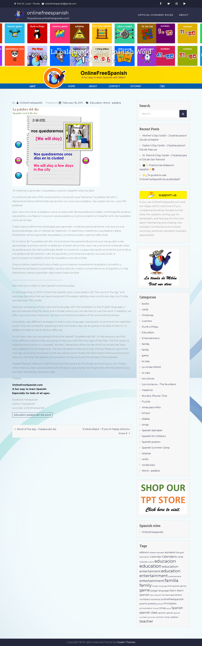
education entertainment (159, 573)
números (155, 599)
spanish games (165, 613)
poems (143, 603)
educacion (165, 561)
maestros (147, 390)
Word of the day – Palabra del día (36, 429)
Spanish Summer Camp (156, 447)
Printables (170, 603)
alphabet (170, 552)
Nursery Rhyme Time (154, 395)
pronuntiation (145, 608)
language (163, 590)
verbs (145, 459)
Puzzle (146, 401)
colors (151, 562)
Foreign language (159, 586)
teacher (146, 621)
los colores (148, 378)
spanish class (148, 612)
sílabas (146, 418)
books (145, 303)
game (145, 355)
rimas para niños (151, 407)
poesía (152, 603)
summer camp (163, 617)
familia (145, 344)
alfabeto (144, 552)
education (150, 566)
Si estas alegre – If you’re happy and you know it (106, 431)
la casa (146, 361)
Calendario (169, 556)
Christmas (147, 315)
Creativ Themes (126, 642)
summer (151, 617)
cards (145, 309)
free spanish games (177, 586)
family (145, 349)
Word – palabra (151, 470)
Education (96, 102)
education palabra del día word (32, 414)
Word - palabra (112, 102)
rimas (162, 608)
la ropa (146, 372)
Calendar (155, 556)
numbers (144, 599)
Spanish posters (151, 442)
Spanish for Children (154, 436)
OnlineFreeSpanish (31, 102)
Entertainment (151, 338)
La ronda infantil (151, 367)
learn (173, 590)
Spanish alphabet (152, 430)
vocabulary (148, 465)
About (184, 14)
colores (143, 562)
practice (159, 604)
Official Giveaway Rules (155, 14)
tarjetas (146, 453)
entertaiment (174, 576)
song (169, 608)
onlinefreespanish (48, 13)
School (146, 413)
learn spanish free (157, 595)
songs (145, 424)
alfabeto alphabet (157, 553)
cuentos (147, 321)
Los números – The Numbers (159, 384)
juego (154, 590)
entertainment (151, 581)
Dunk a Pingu (150, 326)
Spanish (177, 608)
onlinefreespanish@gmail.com (60, 3)
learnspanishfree (173, 595)
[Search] (183, 113)
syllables (174, 617)
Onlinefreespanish (152, 532)
